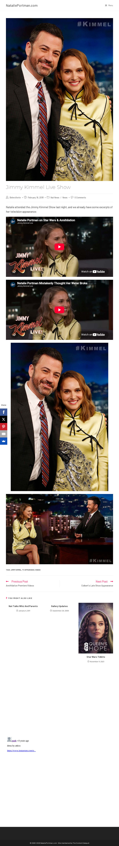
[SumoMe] (3, 441)
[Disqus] (59, 772)
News (65, 197)
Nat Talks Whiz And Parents (23, 606)
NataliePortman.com (22, 5)
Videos (37, 570)
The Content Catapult (81, 843)
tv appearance (28, 570)
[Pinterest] (3, 426)
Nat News (55, 197)
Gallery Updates (59, 606)
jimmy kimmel (16, 570)
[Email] (3, 433)
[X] (3, 419)
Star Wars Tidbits (96, 656)
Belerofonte (15, 197)
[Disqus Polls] (59, 699)
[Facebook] (3, 412)
